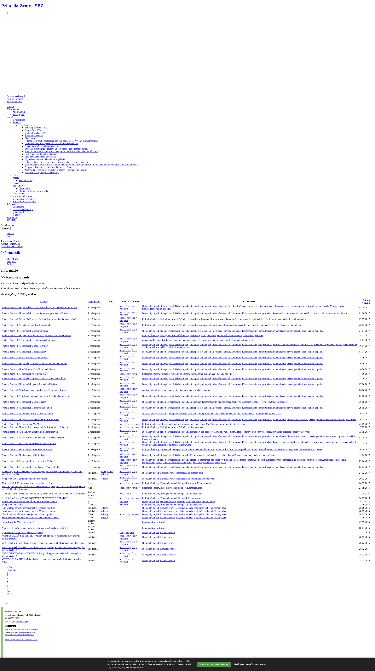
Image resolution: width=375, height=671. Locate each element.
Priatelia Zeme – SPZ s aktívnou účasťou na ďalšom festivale (30, 432)
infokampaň (205, 306)
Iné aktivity (18, 185)
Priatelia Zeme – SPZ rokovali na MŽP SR (21, 424)
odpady (228, 374)
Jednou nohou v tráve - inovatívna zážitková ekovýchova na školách (56, 162)
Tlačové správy (26, 180)
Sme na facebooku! (16, 96)
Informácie (12, 204)
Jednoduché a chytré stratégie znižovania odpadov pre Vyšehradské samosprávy (61, 141)
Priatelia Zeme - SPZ (22, 5)
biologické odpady (150, 319)
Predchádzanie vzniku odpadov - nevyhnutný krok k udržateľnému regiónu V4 (61, 151)
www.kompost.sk (21, 193)
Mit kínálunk (13, 109)
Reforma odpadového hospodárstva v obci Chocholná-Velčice (30, 517)
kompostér (253, 306)
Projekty (17, 122)
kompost (205, 319)
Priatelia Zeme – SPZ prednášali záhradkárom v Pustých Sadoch (31, 467)
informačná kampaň (221, 306)
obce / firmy (12, 259)
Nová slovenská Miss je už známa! (18, 522)
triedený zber (249, 340)
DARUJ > (12, 220)
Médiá (16, 178)
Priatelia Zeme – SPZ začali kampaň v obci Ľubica (25, 357)
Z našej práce (19, 119)
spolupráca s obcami (203, 508)
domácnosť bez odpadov (153, 340)
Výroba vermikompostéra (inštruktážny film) (22, 532)
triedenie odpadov (234, 340)
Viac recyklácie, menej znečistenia (40, 156)
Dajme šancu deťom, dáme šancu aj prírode (45, 159)
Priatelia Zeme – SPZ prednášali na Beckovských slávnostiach (30, 340)
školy (9, 264)
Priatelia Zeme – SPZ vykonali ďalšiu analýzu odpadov (27, 413)
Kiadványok (18, 212)
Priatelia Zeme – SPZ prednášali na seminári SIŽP (25, 374)
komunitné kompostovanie (302, 306)
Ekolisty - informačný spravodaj (33, 191)
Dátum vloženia (366, 301)
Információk (10, 253)
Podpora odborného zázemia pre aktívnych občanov (49, 167)
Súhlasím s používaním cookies (213, 664)
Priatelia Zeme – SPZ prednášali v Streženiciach (24, 402)
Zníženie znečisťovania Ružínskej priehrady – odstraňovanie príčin (55, 170)
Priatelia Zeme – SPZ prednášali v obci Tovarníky (25, 346)
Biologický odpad (150, 306)
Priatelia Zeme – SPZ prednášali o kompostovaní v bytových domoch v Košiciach (39, 307)
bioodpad (194, 306)
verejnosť (11, 261)
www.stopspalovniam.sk (24, 199)
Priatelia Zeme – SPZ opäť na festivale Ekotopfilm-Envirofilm (30, 419)
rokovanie (227, 424)
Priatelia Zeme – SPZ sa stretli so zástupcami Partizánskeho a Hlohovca (35, 427)
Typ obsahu (94, 301)
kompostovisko (282, 306)
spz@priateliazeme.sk (19, 621)
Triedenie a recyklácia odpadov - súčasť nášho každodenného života (56, 149)
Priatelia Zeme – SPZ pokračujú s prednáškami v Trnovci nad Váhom (34, 378)
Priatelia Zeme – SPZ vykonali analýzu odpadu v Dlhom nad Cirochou (34, 390)
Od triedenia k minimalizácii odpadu (41, 154)
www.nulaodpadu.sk (22, 196)
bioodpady (195, 319)
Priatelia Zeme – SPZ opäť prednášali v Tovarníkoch (26, 325)
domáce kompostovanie (212, 325)
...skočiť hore (5, 604)
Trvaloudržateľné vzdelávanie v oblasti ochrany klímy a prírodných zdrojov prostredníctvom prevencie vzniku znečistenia (81, 164)
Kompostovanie (266, 306)
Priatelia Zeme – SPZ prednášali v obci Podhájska (25, 331)
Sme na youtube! (15, 99)
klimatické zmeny (239, 306)
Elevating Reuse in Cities (36, 127)
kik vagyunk (18, 114)
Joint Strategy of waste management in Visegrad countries (28, 508)
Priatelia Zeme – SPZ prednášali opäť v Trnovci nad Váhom (29, 384)
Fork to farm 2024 (33, 130)
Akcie (15, 175)
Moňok (333, 306)
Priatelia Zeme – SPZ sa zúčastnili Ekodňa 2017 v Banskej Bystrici (33, 437)
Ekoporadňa (24, 188)
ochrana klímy (208, 501)
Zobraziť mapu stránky (12, 246)
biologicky (173, 390)
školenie (259, 335)
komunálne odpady (215, 374)
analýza (145, 390)
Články (16, 215)
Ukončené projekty (27, 125)
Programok (12, 217)
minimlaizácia (266, 325)
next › (9, 591)
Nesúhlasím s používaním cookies (250, 664)
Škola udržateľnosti (34, 135)
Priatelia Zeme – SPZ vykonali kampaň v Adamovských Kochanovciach (35, 396)
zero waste (276, 413)
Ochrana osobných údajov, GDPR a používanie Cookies (21, 639)
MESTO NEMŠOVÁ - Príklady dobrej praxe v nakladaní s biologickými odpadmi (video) (43, 543)
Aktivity (11, 117)
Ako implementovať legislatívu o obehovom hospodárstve (51, 143)
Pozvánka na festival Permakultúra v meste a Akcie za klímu (29, 501)
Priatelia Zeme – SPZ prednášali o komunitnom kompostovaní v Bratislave (36, 313)
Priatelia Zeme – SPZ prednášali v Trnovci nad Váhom (27, 407)
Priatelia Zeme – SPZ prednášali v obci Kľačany (24, 351)
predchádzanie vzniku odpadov (156, 308)
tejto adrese (138, 667)
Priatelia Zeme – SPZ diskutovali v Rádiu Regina (24, 455)
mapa (9, 236)
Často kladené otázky (23, 209)
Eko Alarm (30, 138)
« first (9, 567)
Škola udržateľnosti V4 (35, 133)
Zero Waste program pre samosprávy (42, 172)
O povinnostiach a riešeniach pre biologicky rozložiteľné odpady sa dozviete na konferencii (44, 493)
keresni (10, 233)
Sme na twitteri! (14, 101)
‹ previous (11, 570)
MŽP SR (210, 424)
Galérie (16, 183)
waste (189, 347)
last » (9, 593)
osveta (341, 306)
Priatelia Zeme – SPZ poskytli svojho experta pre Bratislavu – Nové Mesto (36, 335)
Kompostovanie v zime (12, 504)
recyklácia (163, 347)
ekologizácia (107, 471)
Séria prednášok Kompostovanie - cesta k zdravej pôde (27, 483)
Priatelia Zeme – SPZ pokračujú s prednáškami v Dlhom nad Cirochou (34, 363)
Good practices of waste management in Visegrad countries (29, 511)
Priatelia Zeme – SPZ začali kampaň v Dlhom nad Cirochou (29, 369)
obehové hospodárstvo (324, 344)
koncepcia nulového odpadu (286, 344)
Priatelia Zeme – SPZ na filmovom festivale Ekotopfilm (27, 449)
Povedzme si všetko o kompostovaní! (42, 146)
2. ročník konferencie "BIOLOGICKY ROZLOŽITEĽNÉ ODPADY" (35, 498)
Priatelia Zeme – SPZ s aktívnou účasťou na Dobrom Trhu (29, 443)
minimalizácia (322, 306)
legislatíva (200, 424)
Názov (43, 301)
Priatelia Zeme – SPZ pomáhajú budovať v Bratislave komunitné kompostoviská (39, 319)
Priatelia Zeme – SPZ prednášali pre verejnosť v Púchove (28, 461)
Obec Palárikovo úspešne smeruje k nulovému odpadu (27, 514)
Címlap (10, 106)
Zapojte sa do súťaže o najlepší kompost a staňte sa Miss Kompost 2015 (35, 528)
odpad (257, 402)
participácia (271, 319)
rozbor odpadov (202, 390)
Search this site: (8, 225)
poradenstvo (248, 335)
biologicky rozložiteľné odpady (174, 306)
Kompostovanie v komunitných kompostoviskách (24, 478)
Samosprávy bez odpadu (24, 201)
